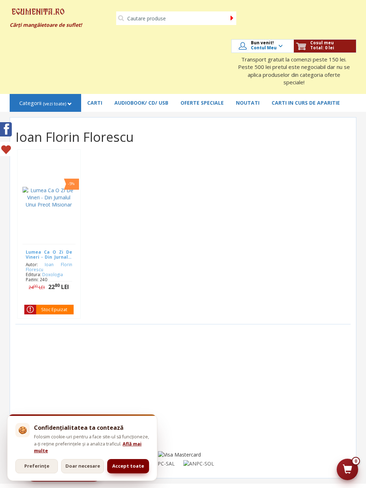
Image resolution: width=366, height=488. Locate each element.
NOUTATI (247, 102)
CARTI (94, 102)
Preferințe (36, 466)
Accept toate (128, 466)
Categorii (42, 103)
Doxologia (52, 274)
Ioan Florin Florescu (49, 267)
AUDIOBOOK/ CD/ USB (141, 102)
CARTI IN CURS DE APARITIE (306, 102)
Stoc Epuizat (54, 310)
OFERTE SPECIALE (202, 102)
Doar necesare (82, 466)
